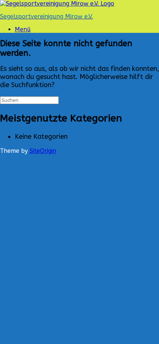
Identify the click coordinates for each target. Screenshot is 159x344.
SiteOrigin (43, 150)
